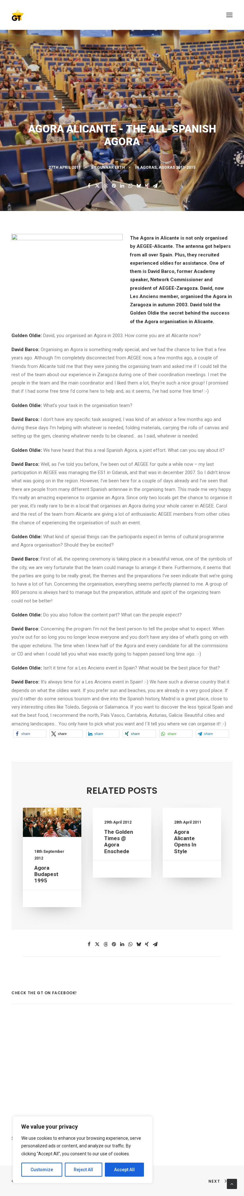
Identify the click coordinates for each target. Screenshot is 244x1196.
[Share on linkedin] (122, 186)
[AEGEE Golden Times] (122, 15)
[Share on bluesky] (138, 186)
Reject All (83, 1169)
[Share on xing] (147, 186)
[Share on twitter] (97, 186)
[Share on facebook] (89, 186)
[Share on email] (155, 186)
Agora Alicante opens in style (185, 841)
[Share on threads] (105, 186)
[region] (82, 1150)
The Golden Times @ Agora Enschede (118, 841)
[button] (229, 15)
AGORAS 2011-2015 (177, 167)
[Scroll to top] (232, 1183)
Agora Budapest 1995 (46, 874)
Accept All (124, 1169)
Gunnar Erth (111, 167)
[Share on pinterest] (114, 186)
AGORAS (148, 167)
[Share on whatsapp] (130, 186)
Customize (41, 1169)
